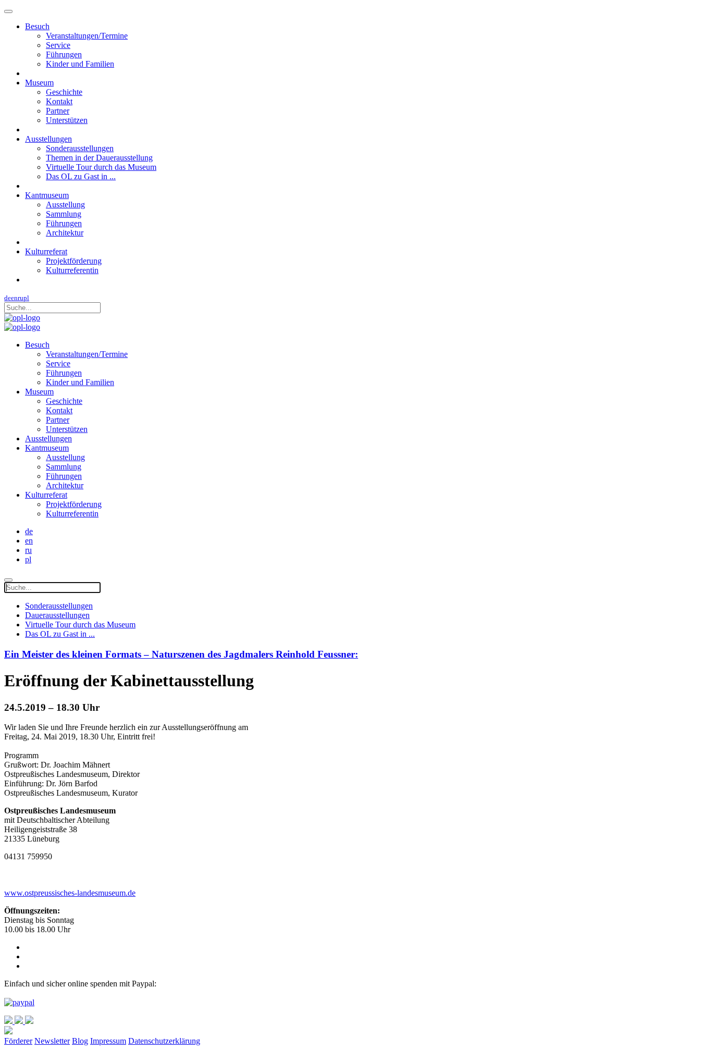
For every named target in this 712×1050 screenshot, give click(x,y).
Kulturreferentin (72, 270)
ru (20, 298)
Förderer (18, 1040)
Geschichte (64, 92)
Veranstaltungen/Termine (87, 35)
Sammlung (63, 213)
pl (26, 298)
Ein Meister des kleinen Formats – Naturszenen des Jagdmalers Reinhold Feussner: (181, 654)
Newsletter (52, 1040)
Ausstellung (65, 204)
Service (58, 45)
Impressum (108, 1040)
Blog (80, 1040)
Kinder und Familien (80, 63)
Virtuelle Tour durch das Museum (101, 167)
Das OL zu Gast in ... (81, 176)
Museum (39, 82)
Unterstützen (67, 120)
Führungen (64, 54)
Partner (57, 110)
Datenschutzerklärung (164, 1040)
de (7, 298)
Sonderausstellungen (80, 148)
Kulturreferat (46, 251)
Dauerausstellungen (57, 615)
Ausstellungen (48, 138)
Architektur (64, 232)
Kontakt (59, 101)
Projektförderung (74, 260)
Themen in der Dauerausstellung (99, 157)
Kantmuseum (47, 195)
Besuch (37, 26)
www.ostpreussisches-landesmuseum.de (70, 892)
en (14, 298)
